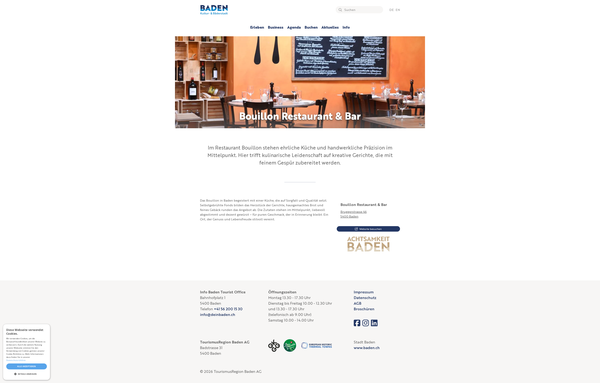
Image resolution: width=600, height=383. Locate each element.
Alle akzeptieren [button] (26, 366)
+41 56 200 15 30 (228, 309)
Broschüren (364, 309)
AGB (357, 303)
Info (346, 27)
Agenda (294, 27)
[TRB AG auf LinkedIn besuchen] (374, 323)
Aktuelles (330, 27)
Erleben (257, 27)
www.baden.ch (367, 347)
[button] (26, 374)
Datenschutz (365, 297)
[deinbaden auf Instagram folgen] (365, 323)
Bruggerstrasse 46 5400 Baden (353, 213)
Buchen (311, 27)
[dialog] (26, 352)
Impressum (364, 292)
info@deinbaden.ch (217, 314)
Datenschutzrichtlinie (16, 360)
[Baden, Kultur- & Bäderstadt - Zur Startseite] (214, 9)
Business (275, 27)
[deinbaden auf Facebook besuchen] (357, 323)
